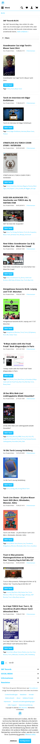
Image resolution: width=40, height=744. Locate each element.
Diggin (23, 595)
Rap (13, 592)
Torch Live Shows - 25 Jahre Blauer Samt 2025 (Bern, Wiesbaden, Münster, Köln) (19, 500)
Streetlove (13, 186)
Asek (8, 188)
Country (9, 592)
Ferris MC (6, 335)
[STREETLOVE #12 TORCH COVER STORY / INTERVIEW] (20, 163)
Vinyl (19, 595)
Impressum (7, 701)
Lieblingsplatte (7, 441)
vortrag (12, 488)
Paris (8, 379)
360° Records (23, 708)
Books (12, 379)
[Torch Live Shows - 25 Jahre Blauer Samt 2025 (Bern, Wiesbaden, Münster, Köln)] (20, 520)
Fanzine (30, 186)
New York (30, 280)
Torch (12, 89)
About (18, 698)
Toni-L (26, 332)
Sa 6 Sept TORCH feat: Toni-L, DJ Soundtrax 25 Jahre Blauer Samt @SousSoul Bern (18, 609)
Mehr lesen (8, 85)
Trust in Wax (11, 597)
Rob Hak (27, 382)
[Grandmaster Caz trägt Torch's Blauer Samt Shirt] (20, 65)
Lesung (20, 488)
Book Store (21, 379)
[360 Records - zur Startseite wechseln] (3, 3)
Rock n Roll (17, 592)
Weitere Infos (30, 734)
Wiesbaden (20, 546)
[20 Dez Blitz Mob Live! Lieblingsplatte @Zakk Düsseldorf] (20, 413)
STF (32, 436)
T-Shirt (8, 89)
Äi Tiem (17, 439)
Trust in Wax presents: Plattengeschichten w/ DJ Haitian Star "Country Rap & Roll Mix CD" (18, 557)
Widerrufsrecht (9, 698)
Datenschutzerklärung (25, 705)
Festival (28, 439)
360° (26, 654)
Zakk (23, 441)
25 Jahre (24, 652)
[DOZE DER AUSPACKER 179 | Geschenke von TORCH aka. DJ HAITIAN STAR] (20, 216)
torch (8, 488)
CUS (29, 436)
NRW (19, 436)
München (17, 332)
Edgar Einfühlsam (15, 131)
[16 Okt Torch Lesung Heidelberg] (20, 468)
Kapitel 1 (12, 188)
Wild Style (11, 280)
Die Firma (23, 439)
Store (15, 379)
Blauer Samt (18, 89)
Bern (11, 652)
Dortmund (28, 234)
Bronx (23, 277)
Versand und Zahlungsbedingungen (24, 701)
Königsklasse (10, 332)
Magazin (25, 186)
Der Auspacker (32, 232)
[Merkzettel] (27, 8)
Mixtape (22, 234)
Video (8, 277)
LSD (26, 436)
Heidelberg (31, 654)
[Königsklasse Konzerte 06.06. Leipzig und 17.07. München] (20, 309)
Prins (17, 188)
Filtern (7, 38)
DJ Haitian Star (15, 234)
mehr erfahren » (22, 32)
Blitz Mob (9, 436)
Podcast (5, 134)
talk (16, 488)
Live (24, 543)
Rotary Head (6, 384)
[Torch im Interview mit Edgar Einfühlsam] (20, 114)
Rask (17, 597)
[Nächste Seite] (6, 662)
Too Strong (13, 232)
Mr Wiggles (27, 188)
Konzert (33, 439)
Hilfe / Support (12, 705)
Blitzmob (15, 436)
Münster (13, 546)
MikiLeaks (15, 654)
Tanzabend (29, 543)
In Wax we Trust (13, 595)
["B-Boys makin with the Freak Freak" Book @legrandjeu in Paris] (20, 360)
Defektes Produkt (28, 698)
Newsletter (23, 694)
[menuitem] (5, 8)
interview (22, 597)
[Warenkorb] (37, 8)
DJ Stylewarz (32, 332)
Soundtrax (34, 546)
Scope (5, 439)
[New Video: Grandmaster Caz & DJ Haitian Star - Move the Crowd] (20, 259)
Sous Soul (32, 652)
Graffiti (21, 188)
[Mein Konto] (32, 8)
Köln (20, 441)
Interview (23, 131)
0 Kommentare (31, 51)
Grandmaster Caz (15, 277)
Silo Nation (20, 232)
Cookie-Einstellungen (11, 694)
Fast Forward (11, 439)
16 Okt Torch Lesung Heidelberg (18, 450)
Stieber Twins (13, 335)
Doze (8, 232)
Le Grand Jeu (28, 379)
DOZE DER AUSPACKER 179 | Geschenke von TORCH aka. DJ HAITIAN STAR (17, 200)
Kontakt (31, 694)
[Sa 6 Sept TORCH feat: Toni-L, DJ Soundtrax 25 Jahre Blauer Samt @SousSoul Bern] (20, 629)
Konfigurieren (25, 741)
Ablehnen (13, 741)
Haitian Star (24, 592)
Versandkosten (33, 688)
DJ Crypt (33, 188)
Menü (7, 7)
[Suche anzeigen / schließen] (22, 8)
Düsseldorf (15, 441)
